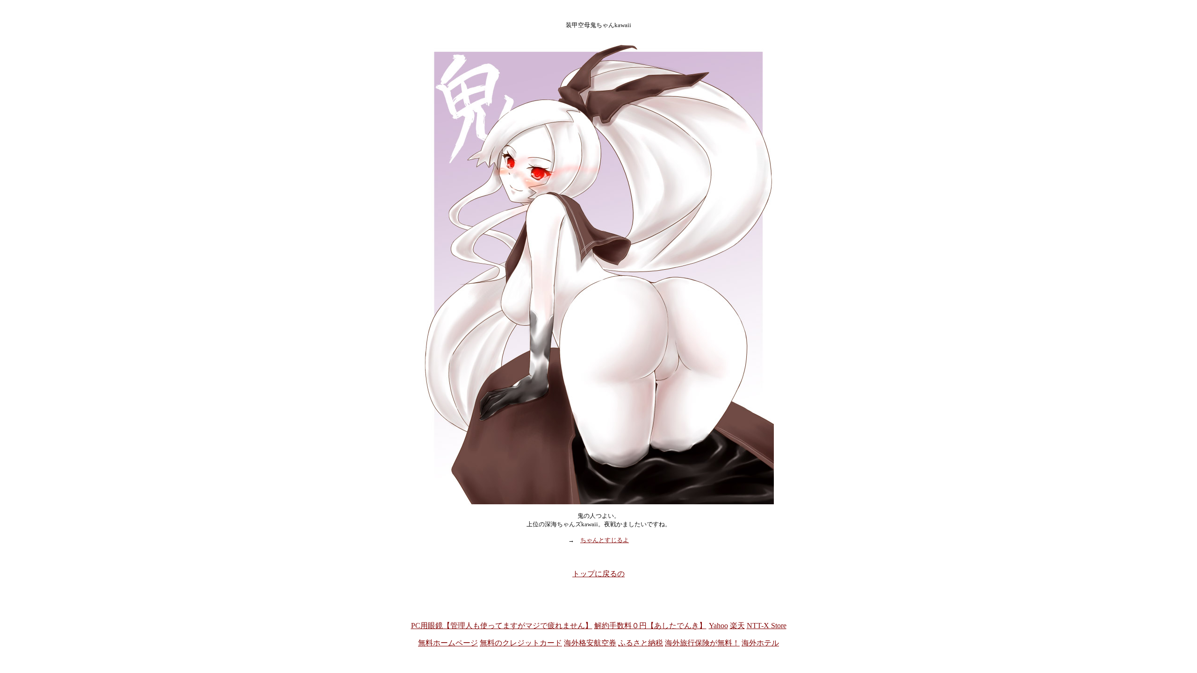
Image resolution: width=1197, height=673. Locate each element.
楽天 (737, 626)
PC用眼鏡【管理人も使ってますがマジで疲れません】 (501, 626)
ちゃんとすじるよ (604, 540)
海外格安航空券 (590, 643)
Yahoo (718, 626)
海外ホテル (760, 643)
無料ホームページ (448, 643)
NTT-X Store (766, 626)
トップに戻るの (598, 574)
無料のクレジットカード (521, 643)
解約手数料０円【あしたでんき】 (650, 626)
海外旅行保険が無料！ (702, 643)
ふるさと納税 (640, 643)
